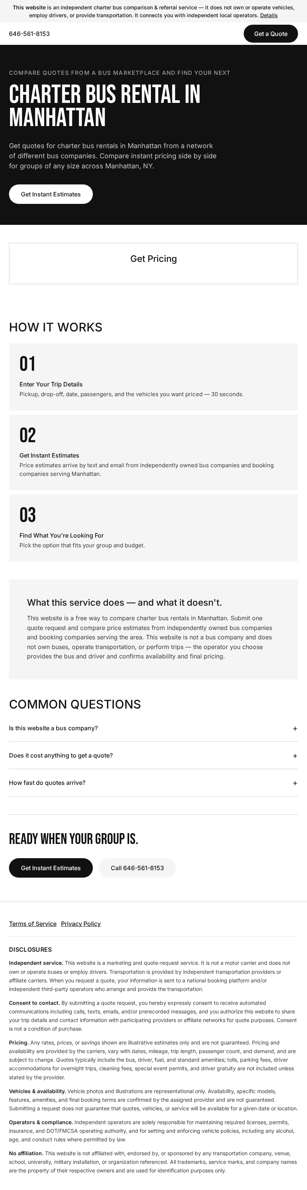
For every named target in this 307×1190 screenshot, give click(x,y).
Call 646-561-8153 (137, 868)
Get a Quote (271, 33)
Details (269, 15)
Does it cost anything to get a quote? (153, 755)
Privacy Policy (81, 923)
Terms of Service (33, 923)
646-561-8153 (29, 33)
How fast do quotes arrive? (153, 782)
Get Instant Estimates (51, 194)
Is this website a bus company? (153, 728)
